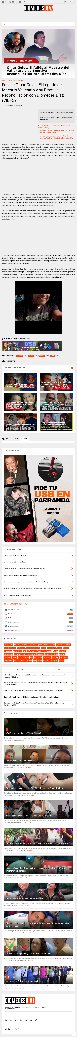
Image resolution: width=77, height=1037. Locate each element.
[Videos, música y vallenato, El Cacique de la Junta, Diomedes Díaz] (38, 10)
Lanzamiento (17, 651)
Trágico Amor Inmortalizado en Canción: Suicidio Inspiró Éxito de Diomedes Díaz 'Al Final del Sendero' (55, 425)
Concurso (29, 660)
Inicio (3, 80)
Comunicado (36, 648)
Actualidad (48, 651)
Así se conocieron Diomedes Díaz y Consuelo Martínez (30, 816)
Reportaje (32, 651)
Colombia (26, 657)
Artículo (16, 645)
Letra (19, 657)
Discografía (48, 654)
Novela (25, 651)
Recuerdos (32, 645)
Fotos (6, 648)
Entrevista (13, 648)
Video (11, 80)
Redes (56, 654)
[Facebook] (6, 2)
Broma (61, 660)
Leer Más (24, 740)
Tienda (39, 660)
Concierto (59, 648)
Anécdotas (67, 645)
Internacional (9, 654)
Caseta (14, 657)
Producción (50, 648)
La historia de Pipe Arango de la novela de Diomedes (29, 953)
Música (46, 645)
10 (8, 977)
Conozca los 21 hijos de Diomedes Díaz (23, 981)
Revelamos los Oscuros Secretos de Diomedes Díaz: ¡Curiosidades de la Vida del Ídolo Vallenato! (55, 405)
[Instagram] (10, 2)
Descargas (54, 660)
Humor (16, 660)
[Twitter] (13, 2)
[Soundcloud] (24, 2)
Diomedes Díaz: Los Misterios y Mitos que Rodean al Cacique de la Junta (20, 385)
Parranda (62, 651)
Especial (39, 645)
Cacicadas (40, 654)
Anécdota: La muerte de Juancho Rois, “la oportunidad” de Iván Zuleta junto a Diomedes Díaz (55, 137)
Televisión (27, 648)
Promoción (55, 657)
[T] (3, 2)
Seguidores (8, 651)
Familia (43, 648)
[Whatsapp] (17, 2)
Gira (31, 657)
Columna (62, 654)
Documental (31, 654)
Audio (24, 654)
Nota (11, 645)
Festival (55, 651)
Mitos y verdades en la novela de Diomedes (25, 898)
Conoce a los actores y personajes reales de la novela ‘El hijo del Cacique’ (38, 843)
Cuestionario (9, 660)
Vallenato (8, 657)
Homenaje (19, 80)
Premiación (38, 657)
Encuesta (46, 660)
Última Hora (47, 657)
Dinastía (52, 645)
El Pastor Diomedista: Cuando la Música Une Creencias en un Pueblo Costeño (20, 426)
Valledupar (17, 654)
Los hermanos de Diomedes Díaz (20, 760)
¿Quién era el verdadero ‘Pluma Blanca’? (23, 733)
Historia (19, 648)
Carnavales (64, 657)
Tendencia (40, 651)
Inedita (22, 660)
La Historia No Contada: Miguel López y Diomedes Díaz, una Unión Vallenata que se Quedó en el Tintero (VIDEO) (56, 384)
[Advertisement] (38, 16)
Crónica (65, 648)
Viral (34, 660)
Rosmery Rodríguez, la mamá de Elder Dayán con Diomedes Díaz (34, 788)
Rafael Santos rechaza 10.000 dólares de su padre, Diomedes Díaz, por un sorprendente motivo (20, 405)
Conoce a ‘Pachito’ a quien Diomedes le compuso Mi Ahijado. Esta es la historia (56, 132)
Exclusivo (59, 645)
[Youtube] (20, 2)
